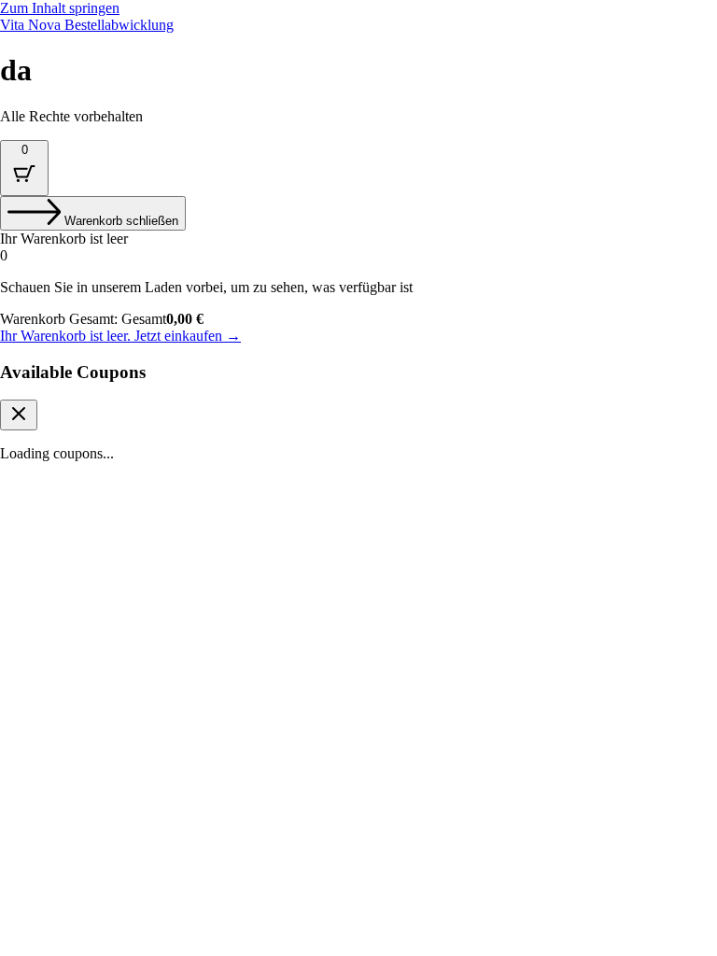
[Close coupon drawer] (18, 415)
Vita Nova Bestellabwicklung (87, 25)
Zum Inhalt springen (60, 8)
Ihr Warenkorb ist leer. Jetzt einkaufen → (120, 336)
